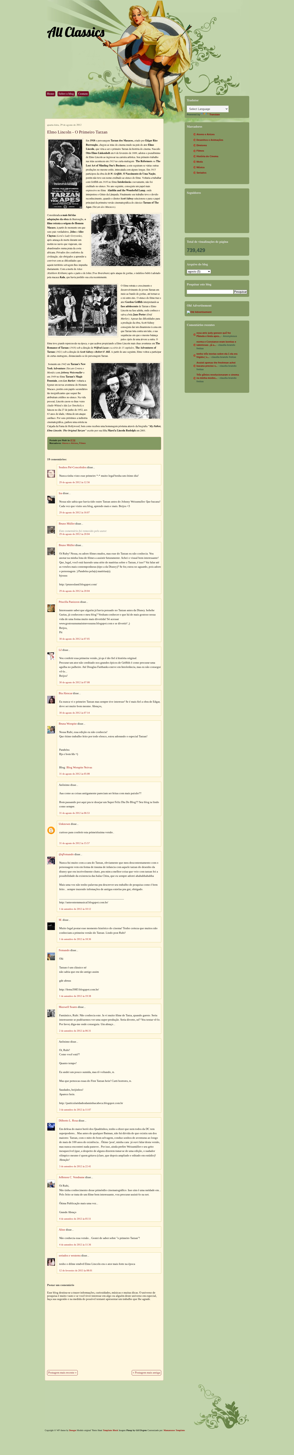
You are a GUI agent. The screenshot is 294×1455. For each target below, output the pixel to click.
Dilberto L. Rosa (68, 1120)
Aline (62, 1229)
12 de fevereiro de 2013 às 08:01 (75, 1270)
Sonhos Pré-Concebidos (73, 467)
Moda (200, 161)
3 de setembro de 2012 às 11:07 (75, 1109)
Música (200, 167)
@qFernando (66, 854)
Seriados (201, 172)
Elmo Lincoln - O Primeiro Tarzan (77, 132)
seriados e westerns (70, 1255)
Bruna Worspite (68, 723)
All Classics (75, 32)
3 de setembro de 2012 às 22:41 (75, 1166)
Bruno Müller (67, 523)
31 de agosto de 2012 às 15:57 (74, 843)
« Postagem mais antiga (146, 1372)
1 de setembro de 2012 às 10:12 (75, 909)
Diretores (202, 145)
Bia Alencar (65, 693)
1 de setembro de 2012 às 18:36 (75, 939)
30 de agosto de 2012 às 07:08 (74, 682)
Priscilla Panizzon (69, 601)
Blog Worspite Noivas (79, 767)
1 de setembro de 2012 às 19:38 (75, 996)
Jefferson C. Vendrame (72, 1177)
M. (60, 919)
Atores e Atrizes (70, 443)
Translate (214, 114)
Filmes (82, 443)
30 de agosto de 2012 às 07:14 (74, 712)
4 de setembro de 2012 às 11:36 (75, 1244)
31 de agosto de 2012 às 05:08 (74, 773)
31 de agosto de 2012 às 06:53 (74, 813)
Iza (60, 493)
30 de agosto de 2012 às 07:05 (74, 638)
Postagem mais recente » (62, 1372)
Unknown (64, 823)
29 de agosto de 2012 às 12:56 (74, 482)
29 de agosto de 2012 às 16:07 (74, 512)
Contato (83, 93)
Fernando (64, 950)
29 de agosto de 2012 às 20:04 (74, 534)
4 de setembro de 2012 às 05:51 (75, 1218)
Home (50, 93)
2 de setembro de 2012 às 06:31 (75, 1030)
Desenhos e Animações (210, 140)
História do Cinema (207, 156)
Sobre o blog (66, 93)
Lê (60, 650)
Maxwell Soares (68, 1007)
